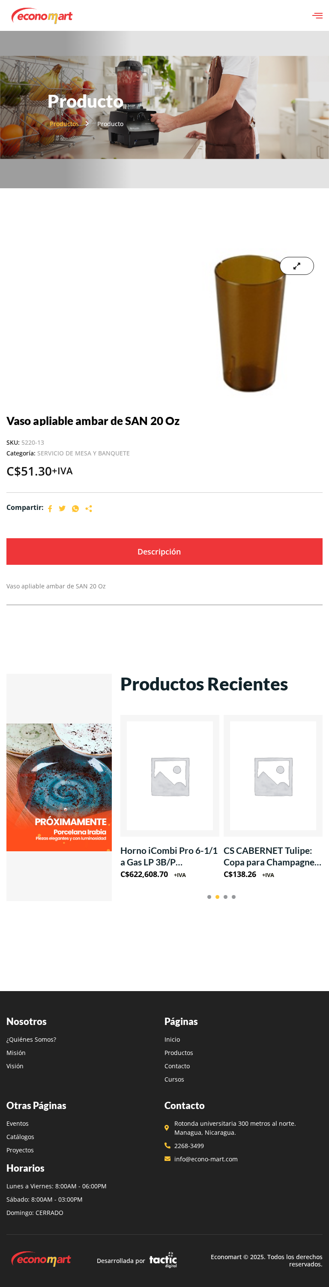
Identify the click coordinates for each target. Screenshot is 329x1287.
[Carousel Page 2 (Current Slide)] (217, 897)
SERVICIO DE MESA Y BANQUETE (83, 453)
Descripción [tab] (159, 551)
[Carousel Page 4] (234, 897)
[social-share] (50, 507)
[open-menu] (317, 15)
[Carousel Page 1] (209, 897)
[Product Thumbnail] (297, 266)
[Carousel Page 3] (225, 897)
